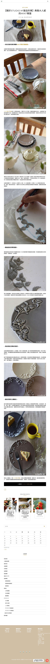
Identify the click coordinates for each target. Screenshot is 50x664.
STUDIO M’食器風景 (9, 608)
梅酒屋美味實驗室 (8, 583)
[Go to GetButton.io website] (47, 662)
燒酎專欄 (7, 595)
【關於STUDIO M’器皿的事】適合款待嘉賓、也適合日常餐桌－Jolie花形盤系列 (10, 513)
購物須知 (18, 630)
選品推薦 (5, 573)
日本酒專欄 (7, 593)
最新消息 (5, 563)
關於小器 (7, 630)
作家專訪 (5, 568)
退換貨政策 (18, 631)
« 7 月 (5, 549)
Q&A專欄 (7, 600)
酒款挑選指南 (7, 581)
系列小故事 (25, 7)
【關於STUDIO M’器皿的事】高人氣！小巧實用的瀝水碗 (39, 512)
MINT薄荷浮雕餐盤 (22, 44)
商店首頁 (5, 558)
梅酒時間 (7, 585)
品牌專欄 (5, 571)
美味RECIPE (6, 576)
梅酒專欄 (5, 578)
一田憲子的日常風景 (8, 613)
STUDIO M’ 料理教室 (9, 610)
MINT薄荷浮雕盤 (8, 111)
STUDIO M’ (6, 598)
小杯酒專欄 (7, 590)
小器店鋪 (7, 631)
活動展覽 (5, 566)
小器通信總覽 (6, 561)
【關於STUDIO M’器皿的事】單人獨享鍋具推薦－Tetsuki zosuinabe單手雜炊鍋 (25, 514)
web (22, 17)
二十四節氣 (7, 605)
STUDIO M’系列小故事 (27, 484)
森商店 (5, 588)
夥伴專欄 (5, 615)
